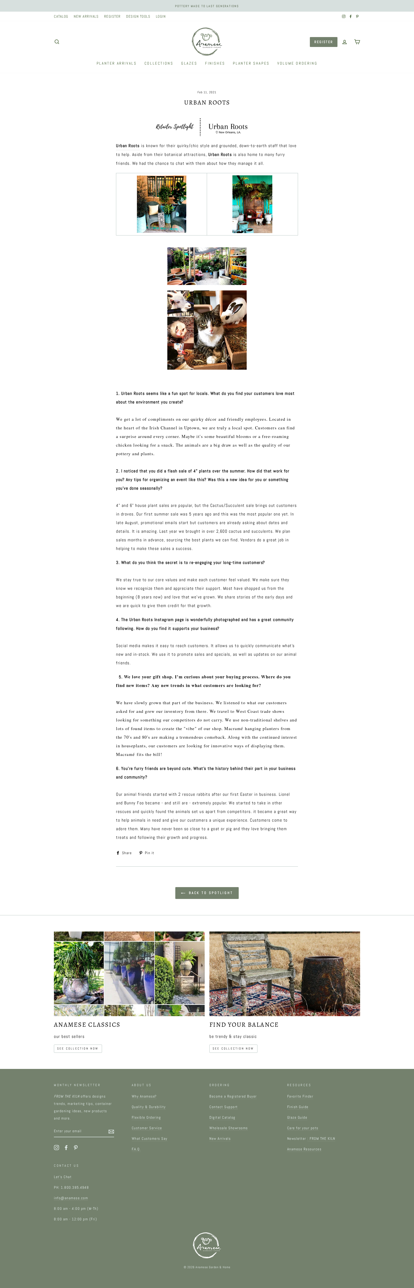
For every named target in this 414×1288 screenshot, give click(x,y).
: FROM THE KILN (321, 1138)
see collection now (78, 1048)
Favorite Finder (300, 1096)
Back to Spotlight (210, 893)
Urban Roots (128, 145)
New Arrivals (220, 1138)
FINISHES (215, 63)
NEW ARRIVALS (86, 16)
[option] (207, 5)
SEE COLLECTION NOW (233, 1048)
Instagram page (169, 619)
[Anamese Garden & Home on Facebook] (66, 1147)
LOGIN (161, 16)
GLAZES (189, 63)
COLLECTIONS (158, 63)
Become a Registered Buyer (233, 1096)
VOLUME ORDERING (297, 63)
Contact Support (223, 1106)
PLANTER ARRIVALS (117, 63)
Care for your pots (302, 1128)
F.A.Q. (136, 1149)
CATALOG (61, 16)
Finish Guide (298, 1106)
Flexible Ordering (146, 1117)
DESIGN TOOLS (138, 16)
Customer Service (147, 1128)
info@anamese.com (71, 1198)
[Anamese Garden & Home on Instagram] (56, 1147)
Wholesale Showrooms (228, 1128)
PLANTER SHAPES (251, 63)
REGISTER (112, 16)
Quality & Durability (149, 1106)
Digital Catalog (222, 1117)
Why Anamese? (144, 1096)
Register (323, 42)
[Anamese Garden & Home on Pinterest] (75, 1147)
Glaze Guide (297, 1117)
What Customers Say (150, 1138)
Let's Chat (63, 1176)
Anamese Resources (304, 1149)
